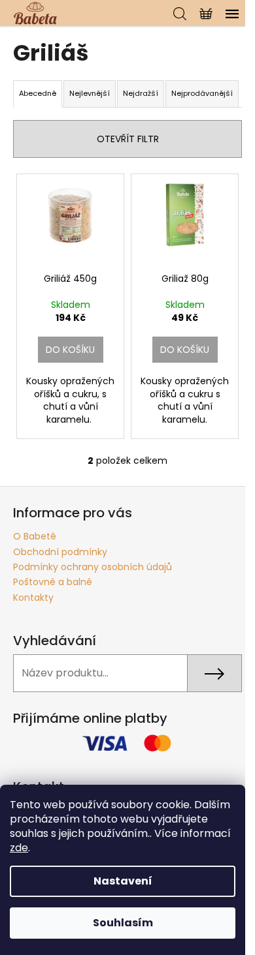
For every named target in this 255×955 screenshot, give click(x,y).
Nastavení (123, 880)
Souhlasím (123, 922)
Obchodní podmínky (60, 551)
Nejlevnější (89, 93)
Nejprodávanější (202, 93)
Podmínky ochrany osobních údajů (92, 566)
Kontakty (33, 597)
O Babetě (34, 536)
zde (19, 847)
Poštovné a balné (52, 581)
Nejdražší (140, 93)
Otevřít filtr (128, 138)
